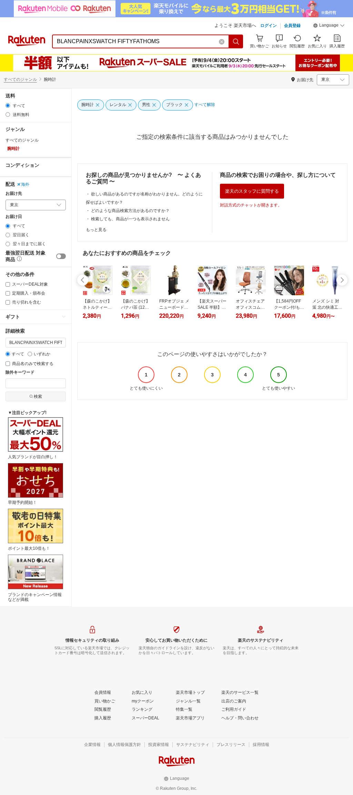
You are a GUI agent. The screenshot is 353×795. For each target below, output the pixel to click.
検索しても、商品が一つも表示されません (130, 219)
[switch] (61, 256)
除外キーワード (20, 372)
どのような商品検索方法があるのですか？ (130, 210)
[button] (329, 26)
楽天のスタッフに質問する (252, 191)
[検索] (236, 41)
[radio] (8, 105)
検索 (38, 396)
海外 (25, 184)
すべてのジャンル (20, 79)
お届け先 (14, 193)
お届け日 (14, 216)
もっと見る (96, 229)
